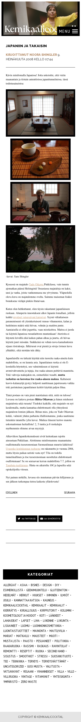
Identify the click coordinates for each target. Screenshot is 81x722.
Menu (64, 31)
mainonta (39, 631)
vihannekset (45, 671)
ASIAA (24, 585)
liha (37, 620)
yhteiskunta (61, 676)
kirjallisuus (28, 610)
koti (43, 615)
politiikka (62, 641)
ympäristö (10, 681)
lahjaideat (10, 620)
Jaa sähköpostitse (52, 518)
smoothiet (26, 656)
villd (70, 671)
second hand (56, 651)
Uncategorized (13, 666)
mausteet (39, 636)
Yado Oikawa (36, 284)
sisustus (9, 656)
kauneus (48, 600)
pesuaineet (43, 641)
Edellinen (11, 492)
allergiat (10, 585)
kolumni (66, 610)
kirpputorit (48, 610)
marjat (8, 636)
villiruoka (10, 676)
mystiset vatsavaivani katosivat (29, 317)
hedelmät (9, 595)
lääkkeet (55, 615)
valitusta (53, 666)
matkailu (22, 636)
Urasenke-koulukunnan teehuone (23, 448)
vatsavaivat (11, 671)
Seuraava (69, 492)
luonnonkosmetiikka (47, 625)
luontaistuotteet (16, 631)
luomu (25, 625)
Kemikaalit (39, 605)
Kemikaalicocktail (15, 605)
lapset (26, 620)
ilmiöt (64, 595)
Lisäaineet (10, 625)
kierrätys (10, 610)
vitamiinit (42, 676)
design (47, 585)
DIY (57, 585)
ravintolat (60, 646)
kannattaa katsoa (27, 600)
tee (5, 661)
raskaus (43, 646)
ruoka (40, 651)
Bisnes (35, 585)
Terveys (33, 661)
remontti (10, 651)
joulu (7, 600)
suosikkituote (61, 656)
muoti (53, 636)
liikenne (48, 620)
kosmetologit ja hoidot (19, 615)
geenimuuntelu (36, 590)
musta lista (11, 641)
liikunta (63, 620)
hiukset (38, 595)
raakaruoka (11, 646)
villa (60, 671)
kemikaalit (57, 605)
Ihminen (52, 595)
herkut (24, 595)
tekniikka (17, 661)
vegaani (28, 671)
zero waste (29, 681)
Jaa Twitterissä (29, 518)
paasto (28, 641)
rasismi (29, 646)
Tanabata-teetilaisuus (17, 465)
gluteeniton (58, 590)
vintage (26, 676)
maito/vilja (57, 631)
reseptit (26, 651)
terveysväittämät (54, 661)
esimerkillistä (13, 590)
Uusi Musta (35, 666)
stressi (42, 656)
